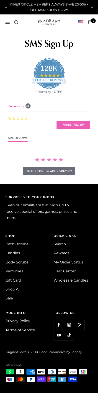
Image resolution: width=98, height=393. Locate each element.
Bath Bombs (16, 244)
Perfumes (14, 271)
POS (38, 352)
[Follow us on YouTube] (59, 335)
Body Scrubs (16, 262)
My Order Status (68, 262)
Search (60, 244)
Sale (9, 298)
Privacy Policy (17, 321)
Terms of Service (20, 330)
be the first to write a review (49, 170)
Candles (12, 253)
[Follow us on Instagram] (69, 325)
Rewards (62, 253)
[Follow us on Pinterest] (79, 325)
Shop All (12, 289)
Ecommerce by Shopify (64, 352)
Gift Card (13, 280)
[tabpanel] (49, 166)
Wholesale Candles (71, 280)
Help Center (65, 271)
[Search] (16, 22)
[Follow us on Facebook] (59, 325)
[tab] (18, 139)
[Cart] (90, 22)
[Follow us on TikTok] (69, 335)
